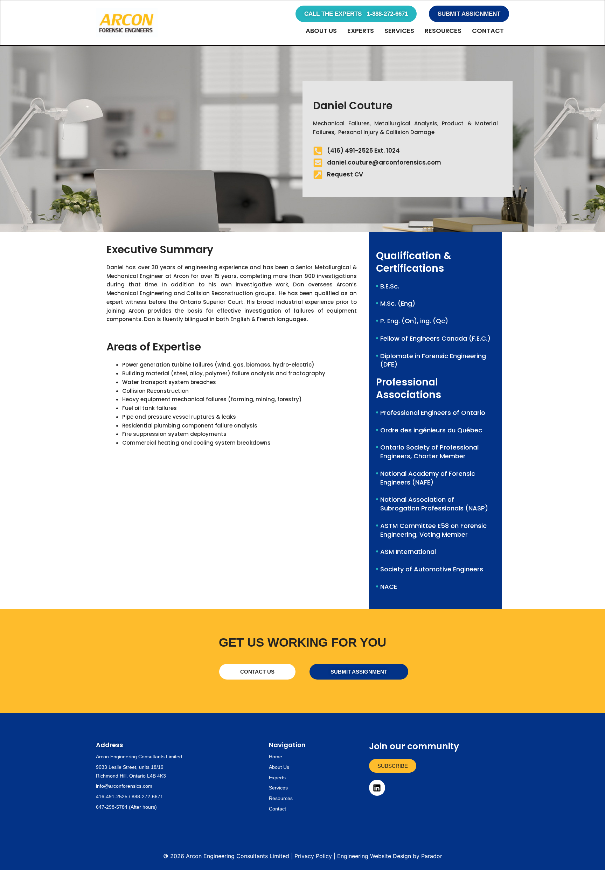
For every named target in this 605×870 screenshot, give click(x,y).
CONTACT (488, 30)
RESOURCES (443, 30)
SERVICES (399, 30)
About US (321, 30)
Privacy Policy (313, 855)
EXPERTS (360, 30)
